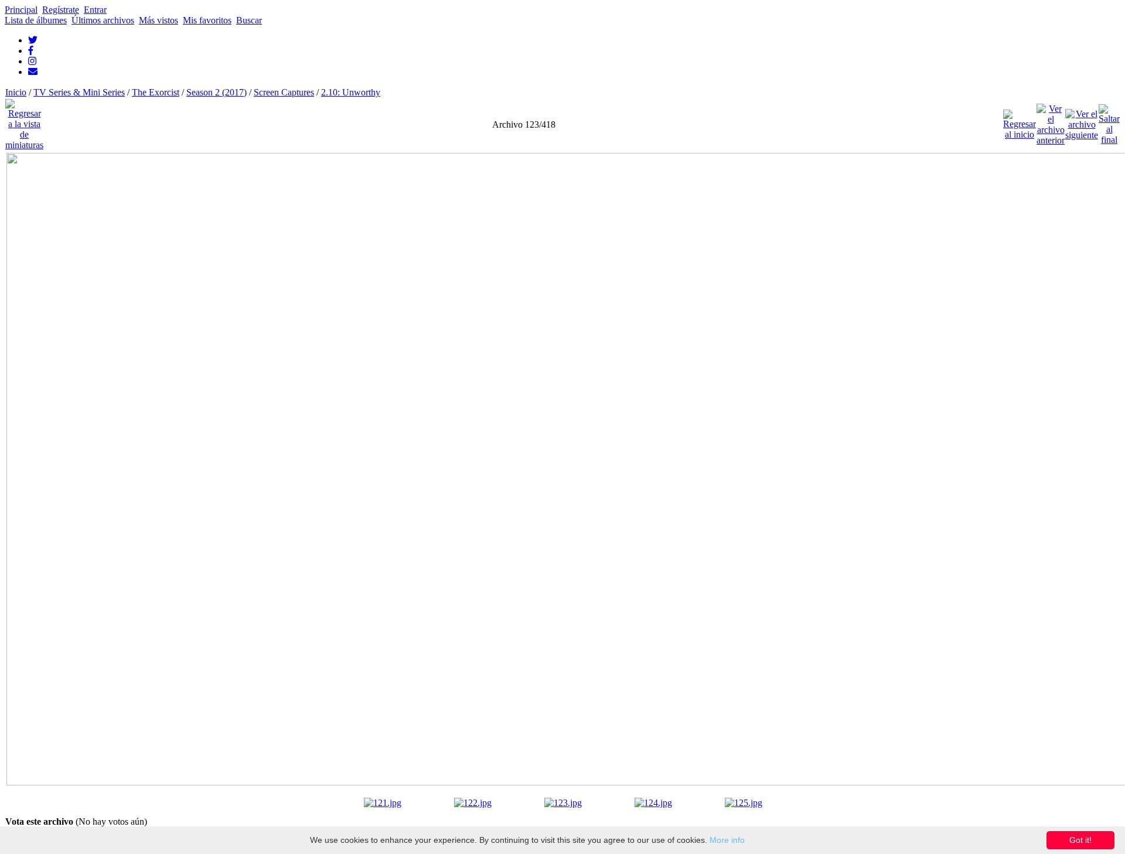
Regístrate (60, 10)
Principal (21, 10)
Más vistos (158, 20)
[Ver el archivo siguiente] (1081, 122)
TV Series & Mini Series (79, 92)
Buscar (249, 20)
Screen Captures (284, 92)
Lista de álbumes (36, 20)
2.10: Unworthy (350, 92)
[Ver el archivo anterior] (1051, 122)
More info (727, 840)
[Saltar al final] (1109, 122)
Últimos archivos (102, 20)
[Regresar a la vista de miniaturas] (24, 122)
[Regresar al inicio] (1019, 122)
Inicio (15, 92)
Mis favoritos (207, 20)
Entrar (95, 10)
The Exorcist (155, 92)
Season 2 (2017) (216, 92)
